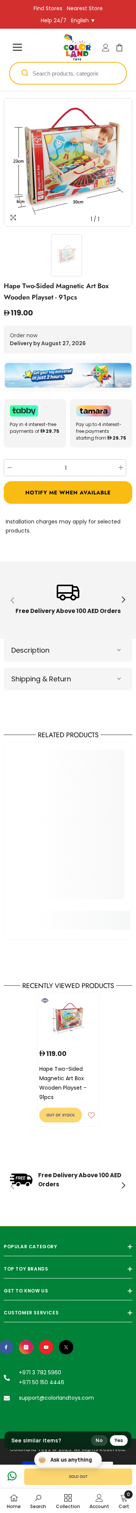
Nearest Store (85, 8)
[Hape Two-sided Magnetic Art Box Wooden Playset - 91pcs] (68, 1018)
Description (30, 650)
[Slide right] (123, 600)
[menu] (17, 47)
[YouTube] (46, 1347)
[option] (68, 162)
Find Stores (48, 8)
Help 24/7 (53, 20)
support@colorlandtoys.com (56, 1398)
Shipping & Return (41, 679)
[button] (68, 492)
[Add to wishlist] (91, 1115)
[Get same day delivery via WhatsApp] (68, 376)
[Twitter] (66, 1347)
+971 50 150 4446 (41, 1382)
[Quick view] (45, 1000)
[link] (68, 600)
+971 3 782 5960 (40, 1372)
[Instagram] (26, 1347)
